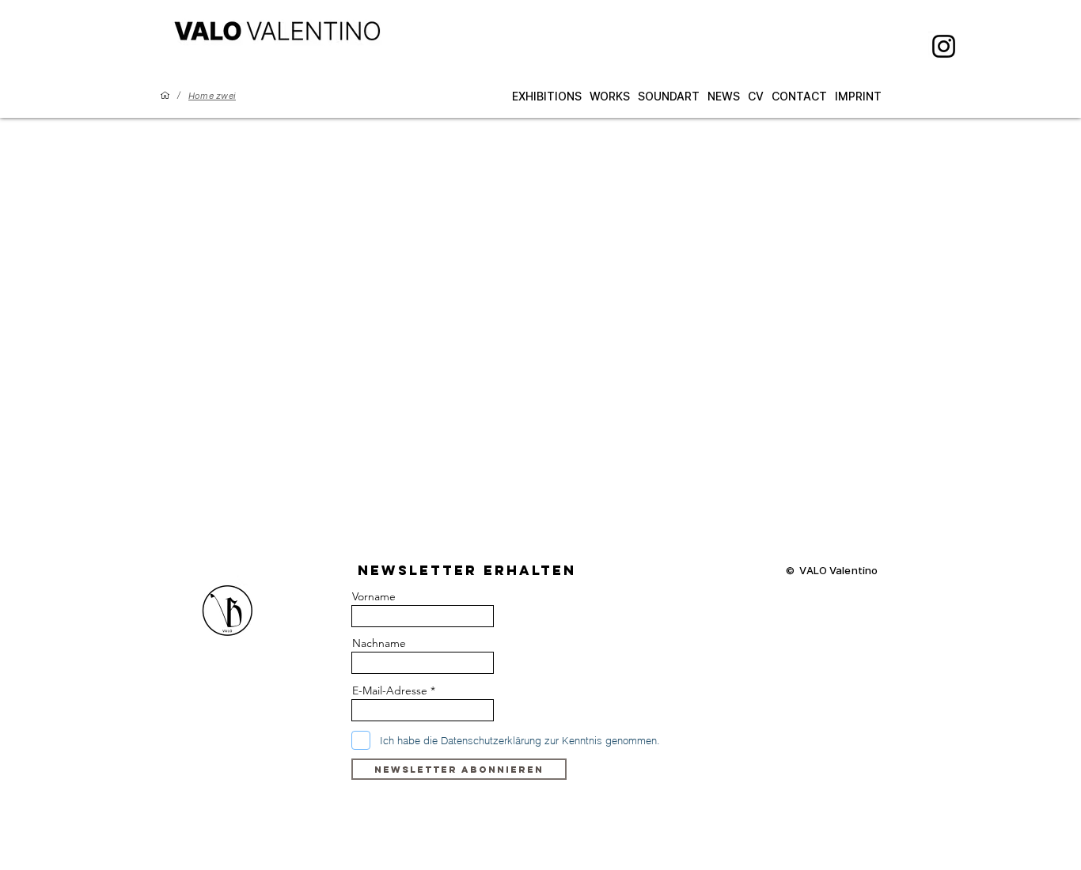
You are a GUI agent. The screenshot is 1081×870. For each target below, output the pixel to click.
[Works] (165, 95)
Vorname (374, 596)
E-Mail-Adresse (389, 690)
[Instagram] (943, 46)
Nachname (379, 643)
